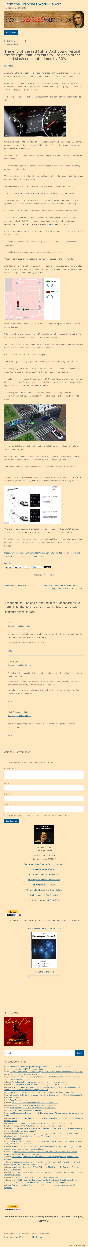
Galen (52, 575)
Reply (10, 651)
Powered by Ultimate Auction (77, 1246)
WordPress (20, 1237)
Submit (79, 1053)
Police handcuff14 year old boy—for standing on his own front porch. (39, 1082)
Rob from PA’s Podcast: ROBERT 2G (44, 874)
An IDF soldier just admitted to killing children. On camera (35, 1177)
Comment (9, 768)
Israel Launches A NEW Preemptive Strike (26, 1069)
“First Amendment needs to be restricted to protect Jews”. (35, 1103)
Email (7, 794)
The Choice (16, 1139)
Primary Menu (11, 32)
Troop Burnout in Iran (18, 1100)
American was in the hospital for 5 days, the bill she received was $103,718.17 (41, 1066)
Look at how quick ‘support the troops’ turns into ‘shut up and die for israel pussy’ (42, 1092)
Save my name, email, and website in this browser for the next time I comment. (39, 815)
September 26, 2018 (18, 41)
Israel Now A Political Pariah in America (25, 1110)
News (16, 44)
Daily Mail (8, 66)
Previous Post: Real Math (15, 585)
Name (7, 783)
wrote (49, 224)
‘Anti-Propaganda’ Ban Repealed (44, 895)
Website (8, 804)
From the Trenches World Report (32, 4)
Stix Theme (37, 1237)
